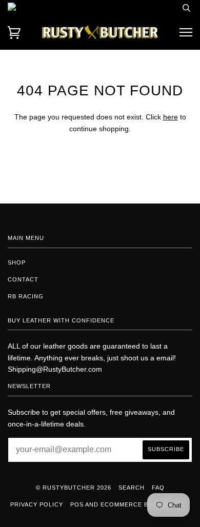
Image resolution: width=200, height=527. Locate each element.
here (170, 117)
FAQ (158, 487)
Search (131, 487)
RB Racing (26, 296)
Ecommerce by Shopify (142, 504)
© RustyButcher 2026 (73, 487)
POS (77, 504)
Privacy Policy (36, 504)
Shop (17, 262)
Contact (23, 279)
